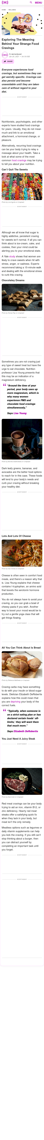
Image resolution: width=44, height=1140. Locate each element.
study (12, 256)
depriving (15, 701)
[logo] (5, 2)
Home (4, 9)
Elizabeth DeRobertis (25, 731)
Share (9, 61)
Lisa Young (19, 413)
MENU (38, 2)
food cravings (19, 160)
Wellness (12, 9)
